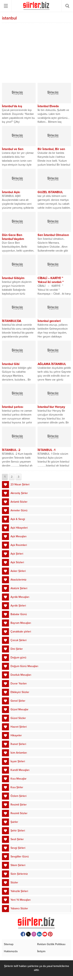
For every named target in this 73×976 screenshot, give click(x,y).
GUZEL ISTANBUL (50, 192)
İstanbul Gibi (10, 364)
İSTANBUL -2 (11, 450)
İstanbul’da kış (12, 106)
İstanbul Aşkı (11, 192)
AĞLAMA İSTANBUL (52, 364)
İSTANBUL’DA (11, 321)
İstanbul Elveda (48, 106)
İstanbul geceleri (49, 321)
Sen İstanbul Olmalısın (53, 235)
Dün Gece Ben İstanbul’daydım (13, 237)
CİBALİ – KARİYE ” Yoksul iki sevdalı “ (51, 280)
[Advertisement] (36, 53)
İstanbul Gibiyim (13, 278)
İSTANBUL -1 (46, 450)
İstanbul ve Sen (12, 149)
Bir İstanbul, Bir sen (51, 149)
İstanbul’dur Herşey (51, 407)
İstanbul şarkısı (12, 407)
